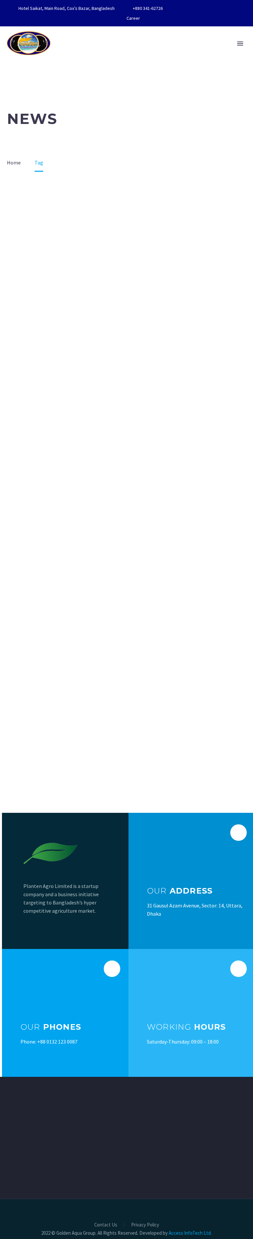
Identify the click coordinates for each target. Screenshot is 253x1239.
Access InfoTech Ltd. (190, 1233)
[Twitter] (209, 8)
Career (133, 18)
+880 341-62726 (148, 8)
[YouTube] (238, 8)
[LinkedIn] (199, 8)
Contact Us (105, 1225)
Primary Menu (240, 43)
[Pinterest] (229, 8)
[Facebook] (189, 8)
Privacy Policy (145, 1225)
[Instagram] (219, 8)
